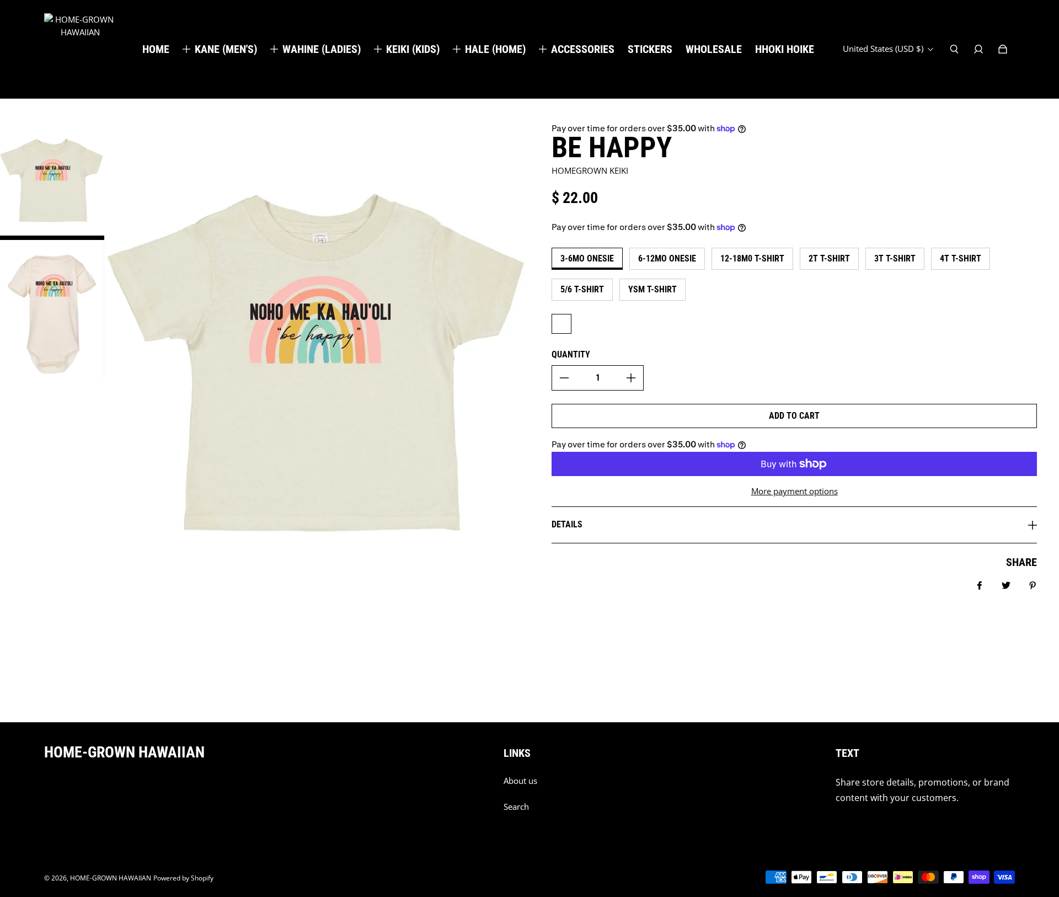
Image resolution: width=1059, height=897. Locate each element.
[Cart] (1003, 49)
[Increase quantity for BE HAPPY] (631, 378)
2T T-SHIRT (829, 258)
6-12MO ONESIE (667, 258)
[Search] (954, 49)
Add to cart (794, 415)
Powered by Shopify (183, 878)
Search (516, 807)
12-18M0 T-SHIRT (752, 258)
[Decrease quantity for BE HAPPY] (564, 378)
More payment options (794, 491)
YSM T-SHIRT (652, 289)
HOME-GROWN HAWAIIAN (110, 878)
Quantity (571, 354)
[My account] (978, 49)
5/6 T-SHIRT (582, 289)
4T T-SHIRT (960, 258)
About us (520, 781)
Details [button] (567, 524)
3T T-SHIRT (895, 258)
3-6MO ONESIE (587, 258)
